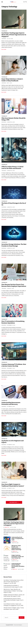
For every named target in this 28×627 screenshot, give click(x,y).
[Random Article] (24, 1)
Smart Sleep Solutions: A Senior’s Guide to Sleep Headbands (12, 80)
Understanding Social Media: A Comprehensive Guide (17, 538)
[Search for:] (10, 617)
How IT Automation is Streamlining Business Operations (12, 322)
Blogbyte (20, 624)
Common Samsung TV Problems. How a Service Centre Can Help (13, 365)
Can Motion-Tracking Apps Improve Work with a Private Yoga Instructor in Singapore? (13, 34)
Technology (4, 30)
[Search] (26, 1)
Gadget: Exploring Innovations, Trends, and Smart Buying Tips (17, 557)
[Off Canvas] (2, 1)
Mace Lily (7, 527)
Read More (3, 49)
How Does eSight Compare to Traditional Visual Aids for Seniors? (12, 485)
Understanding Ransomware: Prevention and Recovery (10, 403)
